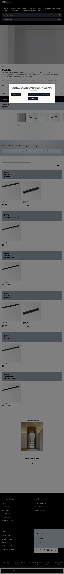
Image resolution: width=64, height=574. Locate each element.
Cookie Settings (16, 94)
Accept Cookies (33, 98)
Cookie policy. (34, 89)
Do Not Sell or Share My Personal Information (39, 94)
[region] (32, 93)
